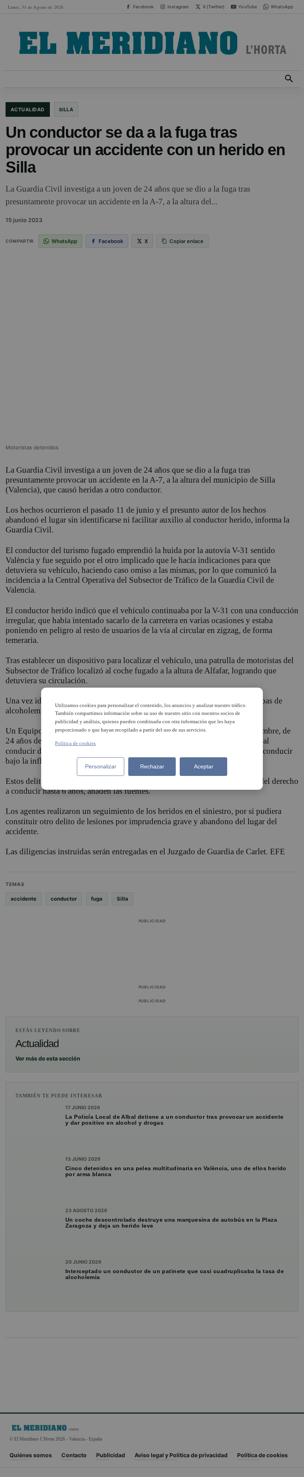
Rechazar (152, 766)
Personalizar (100, 766)
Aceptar (203, 766)
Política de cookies (75, 743)
